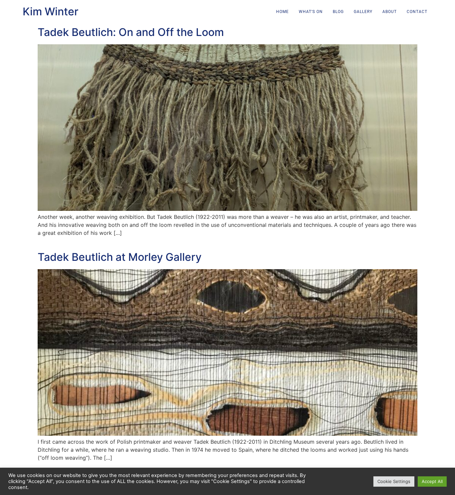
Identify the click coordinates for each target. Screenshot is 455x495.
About (389, 11)
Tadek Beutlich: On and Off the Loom (131, 32)
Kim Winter (50, 11)
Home (282, 11)
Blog (338, 11)
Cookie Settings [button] (393, 481)
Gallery (363, 11)
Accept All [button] (432, 481)
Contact (417, 11)
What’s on (311, 11)
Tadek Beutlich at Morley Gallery (120, 256)
